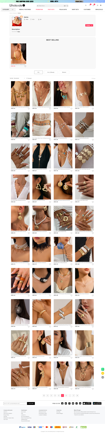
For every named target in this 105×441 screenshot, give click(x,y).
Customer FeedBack (43, 414)
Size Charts (23, 411)
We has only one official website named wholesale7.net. (85, 411)
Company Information (8, 410)
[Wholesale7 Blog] (80, 403)
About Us (5, 411)
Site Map (5, 416)
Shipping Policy (24, 419)
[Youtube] (73, 403)
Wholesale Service (42, 411)
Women (64, 72)
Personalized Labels (43, 413)
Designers (15, 13)
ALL (39, 72)
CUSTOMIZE (87, 9)
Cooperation (58, 410)
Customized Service (43, 410)
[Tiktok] (76, 403)
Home (11, 13)
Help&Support (24, 410)
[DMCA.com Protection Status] (83, 427)
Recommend (16, 78)
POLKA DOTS (63, 9)
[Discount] (27, 78)
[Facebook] (62, 403)
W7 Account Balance (25, 416)
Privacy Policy (6, 414)
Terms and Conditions (8, 413)
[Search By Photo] (64, 5)
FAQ (22, 413)
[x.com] (66, 403)
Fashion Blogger (59, 413)
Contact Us (23, 414)
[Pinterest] (69, 403)
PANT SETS (51, 9)
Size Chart (6, 419)
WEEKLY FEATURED (25, 9)
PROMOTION (39, 9)
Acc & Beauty (50, 72)
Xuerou (19, 13)
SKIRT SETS (75, 9)
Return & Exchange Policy (26, 417)
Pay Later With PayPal (25, 420)
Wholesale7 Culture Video (9, 417)
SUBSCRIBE (31, 403)
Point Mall (58, 411)
